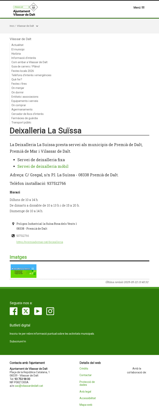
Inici (12, 26)
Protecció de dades (87, 383)
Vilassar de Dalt (25, 26)
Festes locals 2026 (22, 70)
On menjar (17, 88)
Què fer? (16, 79)
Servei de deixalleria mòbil (42, 166)
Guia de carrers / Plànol (25, 66)
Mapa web (86, 404)
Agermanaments (22, 109)
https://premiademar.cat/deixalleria (39, 242)
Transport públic (21, 122)
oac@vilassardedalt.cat (29, 385)
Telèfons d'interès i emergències (31, 75)
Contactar (86, 375)
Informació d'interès (23, 57)
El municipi (17, 49)
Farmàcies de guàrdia (24, 118)
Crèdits (84, 368)
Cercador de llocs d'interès (27, 113)
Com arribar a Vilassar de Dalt (29, 62)
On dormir (17, 92)
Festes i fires (19, 83)
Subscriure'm (18, 341)
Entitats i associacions (24, 96)
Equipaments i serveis (24, 100)
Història (16, 53)
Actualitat (17, 45)
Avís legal (85, 391)
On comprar (18, 105)
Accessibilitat (88, 398)
